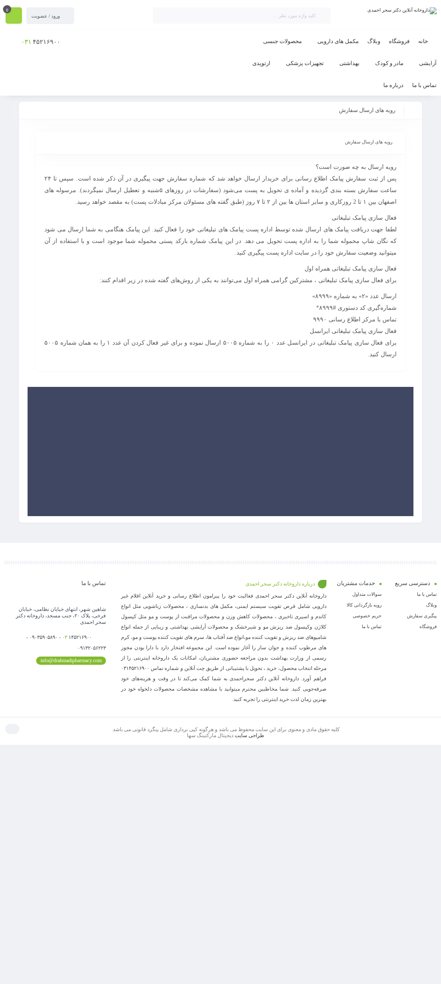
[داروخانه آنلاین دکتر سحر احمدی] (402, 10)
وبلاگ (431, 604)
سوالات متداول (367, 594)
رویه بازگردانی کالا (364, 604)
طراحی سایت (249, 735)
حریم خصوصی (367, 615)
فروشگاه (428, 626)
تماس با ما (427, 594)
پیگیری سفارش (422, 615)
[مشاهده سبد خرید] (13, 16)
